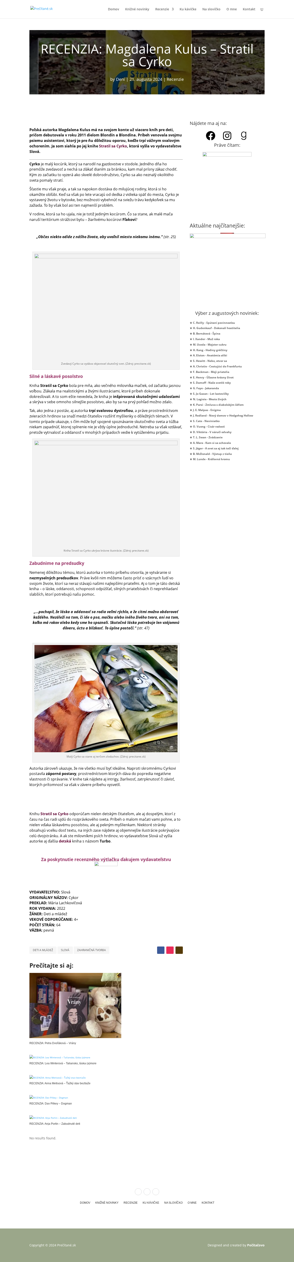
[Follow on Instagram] (170, 950)
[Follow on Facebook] (160, 950)
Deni (120, 79)
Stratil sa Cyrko (113, 146)
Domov (113, 9)
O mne (231, 9)
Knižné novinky (137, 9)
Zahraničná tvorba (91, 950)
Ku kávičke (188, 9)
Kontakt (249, 9)
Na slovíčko (211, 9)
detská (65, 841)
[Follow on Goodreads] (179, 950)
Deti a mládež (43, 950)
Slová (65, 950)
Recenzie (162, 9)
